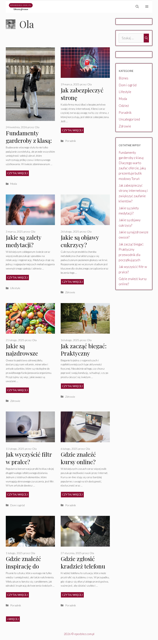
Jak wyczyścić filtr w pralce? (29, 458)
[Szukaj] (146, 38)
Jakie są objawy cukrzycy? (80, 241)
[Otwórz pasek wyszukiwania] (137, 6)
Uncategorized (129, 119)
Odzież (124, 106)
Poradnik (70, 140)
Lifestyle (15, 288)
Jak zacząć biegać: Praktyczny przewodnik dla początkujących (84, 357)
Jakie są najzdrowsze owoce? (22, 353)
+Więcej (13, 619)
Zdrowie (70, 292)
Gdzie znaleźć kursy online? (78, 458)
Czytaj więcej (17, 173)
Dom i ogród (17, 505)
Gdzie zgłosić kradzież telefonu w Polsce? (83, 566)
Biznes (123, 78)
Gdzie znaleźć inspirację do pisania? (23, 566)
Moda (13, 183)
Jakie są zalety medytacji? (23, 241)
